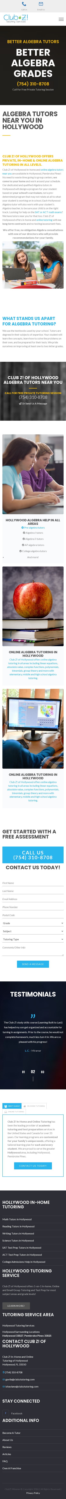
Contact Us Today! (33, 1165)
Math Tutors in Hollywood (17, 1219)
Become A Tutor (11, 1432)
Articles (6, 1454)
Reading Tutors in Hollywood (18, 1226)
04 (42, 1071)
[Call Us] (24, 4)
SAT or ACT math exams (48, 212)
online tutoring (44, 219)
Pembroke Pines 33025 (37, 1335)
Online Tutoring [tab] (16, 1112)
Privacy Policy (33, 1493)
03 (33, 1071)
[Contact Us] (41, 4)
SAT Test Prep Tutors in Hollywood (21, 1247)
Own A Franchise (11, 1468)
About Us (7, 1439)
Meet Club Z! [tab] (14, 1106)
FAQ (5, 1461)
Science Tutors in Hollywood (18, 1240)
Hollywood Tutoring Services (18, 1325)
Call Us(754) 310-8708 (33, 855)
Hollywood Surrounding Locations (21, 1331)
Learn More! (16, 1305)
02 (23, 1071)
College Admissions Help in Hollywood (23, 1261)
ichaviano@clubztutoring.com (21, 1386)
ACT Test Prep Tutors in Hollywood (22, 1254)
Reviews (7, 1446)
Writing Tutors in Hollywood (18, 1233)
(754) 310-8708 (13, 1372)
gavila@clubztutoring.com (20, 1379)
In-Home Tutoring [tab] (36, 1106)
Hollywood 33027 (12, 1335)
